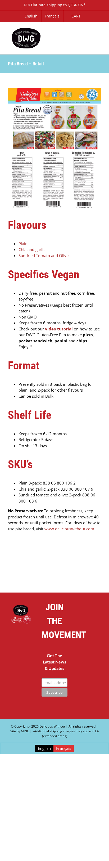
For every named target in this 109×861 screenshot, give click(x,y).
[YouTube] (94, 633)
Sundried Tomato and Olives (44, 255)
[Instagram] (88, 649)
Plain (24, 243)
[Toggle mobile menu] (99, 30)
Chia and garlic (32, 249)
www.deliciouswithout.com (69, 528)
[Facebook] (81, 633)
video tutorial (59, 328)
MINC (25, 731)
